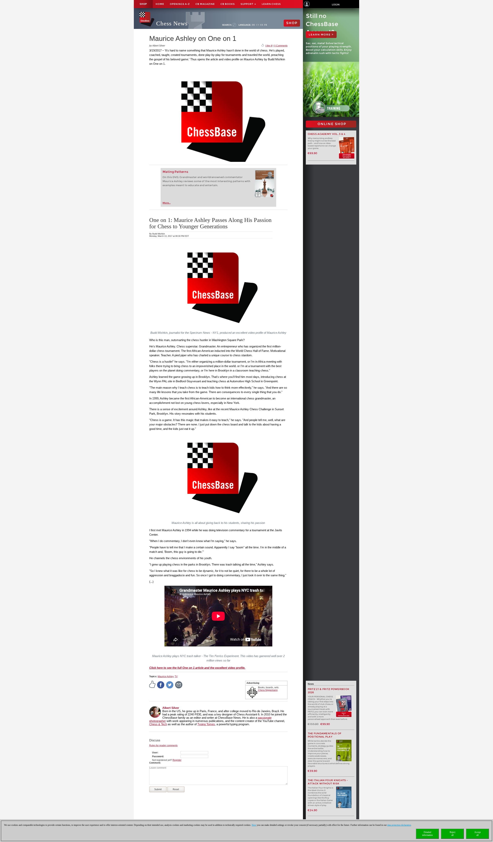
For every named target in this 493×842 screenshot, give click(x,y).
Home (160, 4)
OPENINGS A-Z (180, 4)
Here (254, 825)
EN (257, 25)
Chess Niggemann (268, 690)
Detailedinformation (427, 833)
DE (253, 25)
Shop (143, 4)
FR (265, 25)
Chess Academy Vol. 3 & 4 (326, 134)
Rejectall (452, 833)
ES (261, 25)
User (155, 752)
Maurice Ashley (166, 676)
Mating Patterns (175, 172)
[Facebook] (161, 684)
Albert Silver (170, 707)
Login (336, 4)
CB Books (228, 4)
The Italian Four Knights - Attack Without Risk (328, 782)
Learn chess (271, 4)
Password (157, 756)
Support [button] (247, 4)
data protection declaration (399, 825)
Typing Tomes (206, 724)
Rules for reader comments (163, 745)
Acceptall (477, 833)
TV (176, 676)
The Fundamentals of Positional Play (324, 735)
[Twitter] (170, 684)
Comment (154, 762)
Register (177, 760)
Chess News (172, 23)
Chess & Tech (158, 724)
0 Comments (281, 45)
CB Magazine (205, 4)
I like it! (268, 45)
